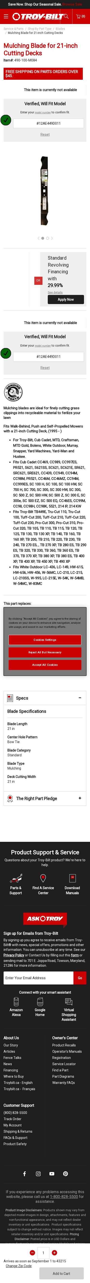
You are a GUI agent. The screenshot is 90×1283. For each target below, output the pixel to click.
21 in (17, 726)
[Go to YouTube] (51, 1177)
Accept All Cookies (45, 664)
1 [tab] (42, 238)
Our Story (11, 1045)
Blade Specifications (26, 711)
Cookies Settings (45, 640)
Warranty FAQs (63, 1083)
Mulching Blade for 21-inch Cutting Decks (35, 33)
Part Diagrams (63, 1076)
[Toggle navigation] (6, 16)
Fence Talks (12, 1058)
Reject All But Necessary (45, 652)
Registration (61, 1058)
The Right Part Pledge (36, 798)
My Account (13, 1125)
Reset (45, 134)
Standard (19, 752)
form (75, 955)
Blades (60, 29)
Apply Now (66, 299)
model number (43, 112)
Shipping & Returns (18, 1131)
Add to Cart (61, 1274)
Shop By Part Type (39, 29)
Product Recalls (64, 1045)
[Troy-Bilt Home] (39, 16)
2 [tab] (47, 238)
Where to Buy (14, 1076)
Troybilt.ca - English (18, 1083)
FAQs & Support (15, 1138)
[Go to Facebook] (24, 1177)
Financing (11, 1070)
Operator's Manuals (67, 1051)
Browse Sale (72, 4)
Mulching (15, 766)
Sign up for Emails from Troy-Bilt (31, 933)
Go (80, 978)
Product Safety (15, 1144)
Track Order (12, 1119)
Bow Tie (22, 739)
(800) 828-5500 (15, 1113)
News (8, 1064)
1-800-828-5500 (64, 1196)
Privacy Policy (14, 955)
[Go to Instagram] (38, 1177)
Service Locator (64, 1064)
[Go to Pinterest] (65, 1177)
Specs (22, 698)
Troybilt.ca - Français (19, 1089)
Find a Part (60, 1070)
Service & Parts (14, 29)
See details (55, 292)
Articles (9, 1051)
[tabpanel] (45, 190)
